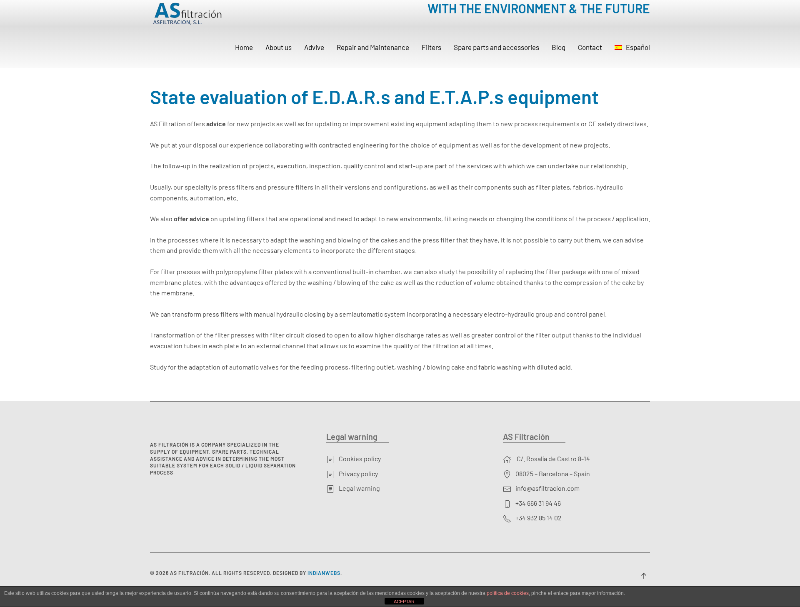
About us (278, 47)
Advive (314, 47)
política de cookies (508, 593)
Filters (431, 47)
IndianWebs (324, 573)
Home (244, 47)
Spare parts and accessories (496, 47)
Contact (590, 47)
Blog (558, 47)
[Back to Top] (644, 576)
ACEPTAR (404, 601)
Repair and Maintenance (373, 47)
